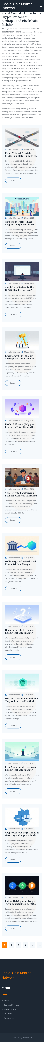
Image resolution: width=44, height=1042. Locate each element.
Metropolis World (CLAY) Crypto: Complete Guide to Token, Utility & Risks (20, 223)
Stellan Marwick (14, 149)
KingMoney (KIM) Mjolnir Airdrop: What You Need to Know (19, 357)
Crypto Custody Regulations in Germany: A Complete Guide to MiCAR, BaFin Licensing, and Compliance (22, 834)
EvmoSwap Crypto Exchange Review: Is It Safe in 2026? (20, 768)
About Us (7, 1000)
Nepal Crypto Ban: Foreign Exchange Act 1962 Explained (21, 494)
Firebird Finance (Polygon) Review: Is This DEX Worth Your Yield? (20, 425)
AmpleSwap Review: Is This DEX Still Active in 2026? (19, 288)
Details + (13, 180)
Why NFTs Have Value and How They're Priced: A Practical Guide (21, 700)
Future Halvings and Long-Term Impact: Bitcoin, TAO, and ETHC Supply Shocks (20, 902)
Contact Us (8, 1018)
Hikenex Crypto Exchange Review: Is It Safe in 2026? (19, 631)
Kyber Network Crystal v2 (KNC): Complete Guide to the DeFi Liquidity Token (21, 154)
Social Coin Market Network (17, 6)
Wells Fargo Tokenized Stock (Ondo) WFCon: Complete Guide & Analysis (21, 562)
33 (39, 945)
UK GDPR (7, 1013)
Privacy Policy (9, 1009)
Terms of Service (11, 1005)
